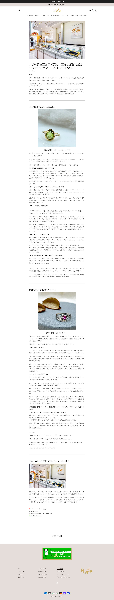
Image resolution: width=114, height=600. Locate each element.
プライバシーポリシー (63, 574)
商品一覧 (20, 574)
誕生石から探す (22, 577)
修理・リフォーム (42, 571)
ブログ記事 (60, 569)
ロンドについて (42, 569)
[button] (19, 10)
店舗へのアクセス (42, 574)
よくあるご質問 (42, 577)
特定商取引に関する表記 (63, 577)
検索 (19, 569)
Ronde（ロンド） (59, 596)
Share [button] (32, 74)
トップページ (21, 571)
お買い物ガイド (61, 571)
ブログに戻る (58, 536)
